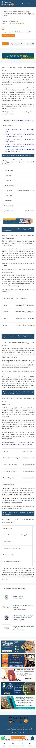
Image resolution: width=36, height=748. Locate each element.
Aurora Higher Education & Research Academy (23, 627)
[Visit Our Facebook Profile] (13, 732)
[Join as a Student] (22, 3)
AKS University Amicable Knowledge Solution (23, 606)
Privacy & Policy (27, 729)
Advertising (29, 728)
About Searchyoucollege (10, 728)
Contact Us (21, 728)
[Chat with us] (3, 738)
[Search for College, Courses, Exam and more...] (29, 3)
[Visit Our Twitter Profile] (18, 732)
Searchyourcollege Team (16, 32)
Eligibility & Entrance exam (17, 44)
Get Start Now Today (18, 738)
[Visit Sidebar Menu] (34, 3)
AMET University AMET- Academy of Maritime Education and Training (23, 616)
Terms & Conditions (16, 729)
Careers (8, 729)
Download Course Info (8, 35)
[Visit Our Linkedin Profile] (23, 732)
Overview (5, 44)
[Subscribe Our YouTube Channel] (20, 732)
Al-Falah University (18, 596)
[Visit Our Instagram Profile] (15, 732)
